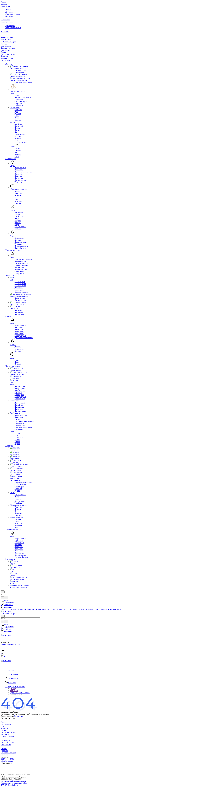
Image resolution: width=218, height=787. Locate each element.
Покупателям (6, 745)
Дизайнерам (10, 26)
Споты (3, 730)
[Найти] (6, 597)
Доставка (9, 12)
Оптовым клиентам (13, 28)
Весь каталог (6, 734)
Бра (2, 726)
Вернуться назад (7, 716)
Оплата (8, 10)
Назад (13, 689)
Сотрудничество (7, 736)
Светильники (6, 724)
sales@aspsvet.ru (7, 761)
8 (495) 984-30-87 (7, 37)
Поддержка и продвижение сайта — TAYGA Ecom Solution (15, 784)
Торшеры (4, 728)
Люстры (4, 722)
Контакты (9, 16)
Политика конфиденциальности (13, 781)
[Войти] (2, 649)
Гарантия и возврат (12, 14)
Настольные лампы (8, 732)
